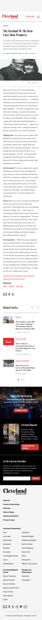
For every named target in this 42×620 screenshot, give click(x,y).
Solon (24, 556)
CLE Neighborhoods (10, 556)
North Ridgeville (27, 548)
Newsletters (26, 580)
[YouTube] (25, 606)
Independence (8, 564)
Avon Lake (7, 536)
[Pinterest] (21, 606)
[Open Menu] (38, 17)
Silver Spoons (8, 596)
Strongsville (26, 560)
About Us (6, 500)
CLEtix (5, 600)
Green (5, 560)
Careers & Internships (11, 504)
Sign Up (36, 478)
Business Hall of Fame (11, 588)
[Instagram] (17, 606)
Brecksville (7, 544)
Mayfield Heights (28, 536)
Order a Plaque (8, 512)
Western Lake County (29, 564)
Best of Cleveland (9, 576)
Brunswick (6, 552)
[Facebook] (9, 606)
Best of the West (9, 584)
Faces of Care (8, 592)
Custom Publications (10, 516)
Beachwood (7, 540)
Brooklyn (6, 548)
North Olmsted (27, 544)
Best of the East (9, 580)
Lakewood (25, 532)
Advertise (6, 508)
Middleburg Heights (29, 540)
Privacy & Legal (8, 520)
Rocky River (26, 552)
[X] (12, 606)
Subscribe (30, 16)
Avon (5, 532)
